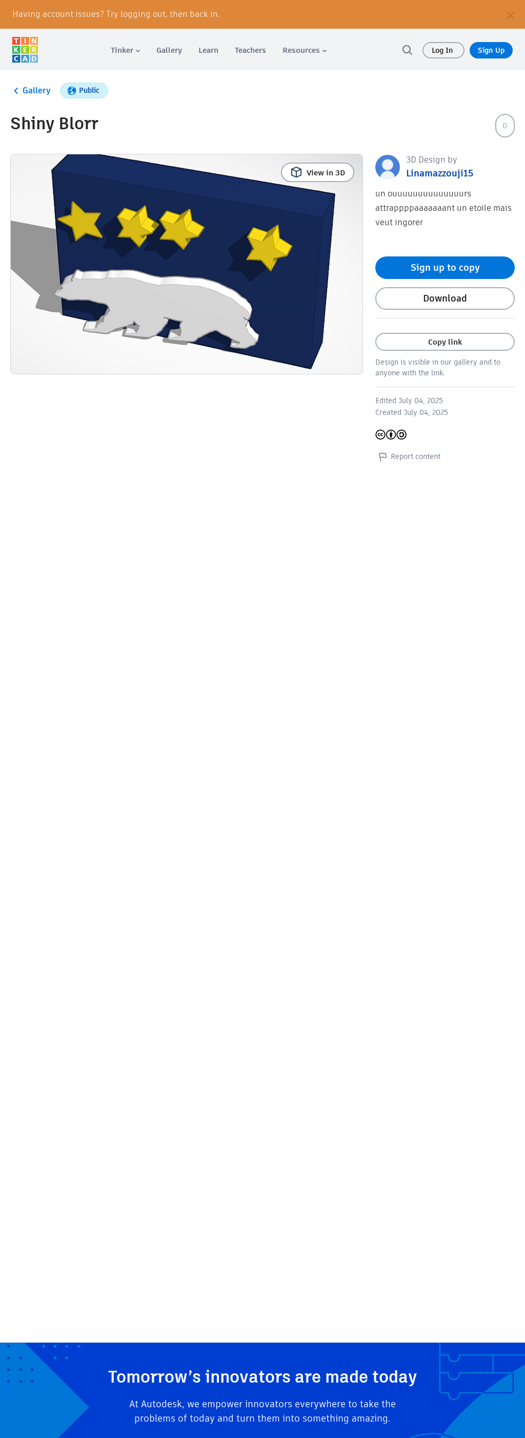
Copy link (445, 341)
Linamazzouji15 (439, 173)
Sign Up (491, 50)
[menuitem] (125, 50)
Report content (415, 456)
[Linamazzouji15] (387, 166)
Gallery (37, 90)
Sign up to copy (445, 267)
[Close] (510, 14)
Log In (443, 50)
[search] (407, 49)
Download (445, 298)
